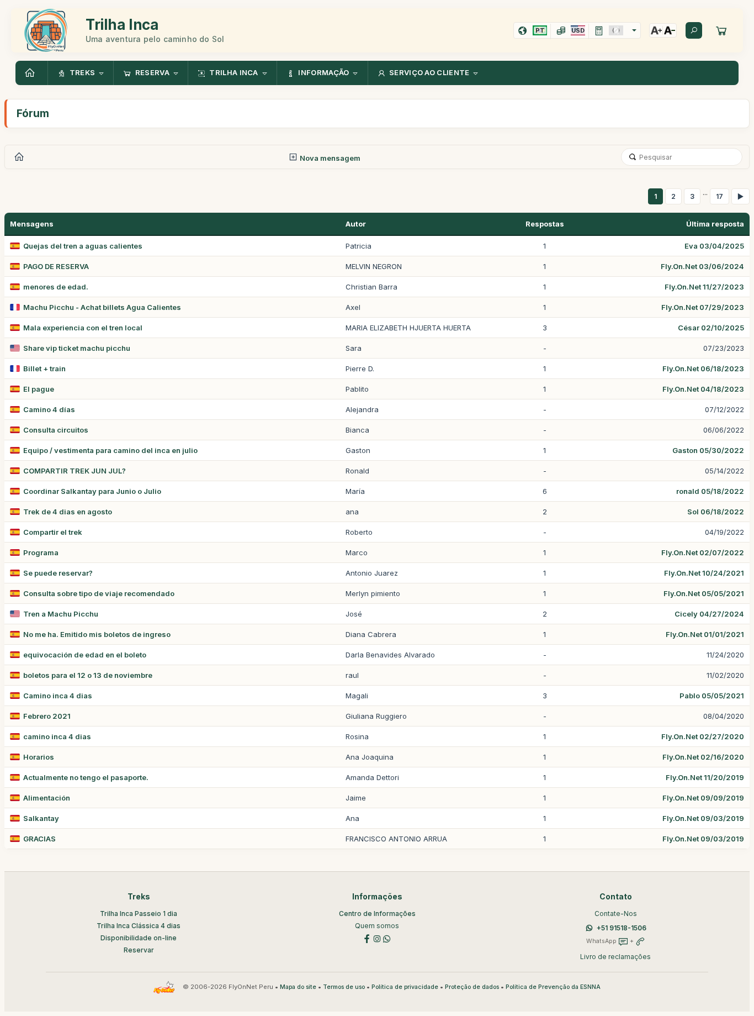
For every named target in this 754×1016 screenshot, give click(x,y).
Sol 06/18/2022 (715, 511)
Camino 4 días (49, 409)
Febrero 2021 (47, 716)
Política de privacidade (404, 987)
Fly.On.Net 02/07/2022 (702, 552)
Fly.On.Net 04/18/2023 (703, 389)
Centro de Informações (377, 913)
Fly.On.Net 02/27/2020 (702, 736)
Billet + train (44, 368)
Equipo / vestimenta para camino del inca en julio (110, 450)
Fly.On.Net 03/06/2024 (702, 266)
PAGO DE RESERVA (56, 266)
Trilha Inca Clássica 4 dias (138, 926)
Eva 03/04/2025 (714, 245)
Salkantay (41, 818)
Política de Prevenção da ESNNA (553, 987)
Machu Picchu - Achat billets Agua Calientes (102, 307)
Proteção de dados (472, 987)
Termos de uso (344, 987)
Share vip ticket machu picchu (76, 348)
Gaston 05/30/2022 (708, 450)
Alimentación (46, 797)
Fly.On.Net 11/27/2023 (704, 286)
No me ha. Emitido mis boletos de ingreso (97, 634)
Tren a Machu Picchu (60, 613)
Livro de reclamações (615, 956)
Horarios (38, 756)
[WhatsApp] (387, 938)
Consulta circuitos (55, 429)
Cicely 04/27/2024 (709, 613)
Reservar (139, 950)
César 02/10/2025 (711, 327)
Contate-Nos (615, 913)
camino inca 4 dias (57, 736)
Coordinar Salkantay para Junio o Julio (92, 491)
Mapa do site (298, 987)
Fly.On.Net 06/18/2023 (703, 368)
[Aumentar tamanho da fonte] (656, 30)
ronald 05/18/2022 (710, 491)
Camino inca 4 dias (57, 695)
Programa (41, 552)
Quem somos (377, 926)
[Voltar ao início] (31, 73)
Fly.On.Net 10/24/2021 (704, 572)
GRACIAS (39, 838)
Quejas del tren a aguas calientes (82, 245)
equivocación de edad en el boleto (84, 654)
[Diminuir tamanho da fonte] (669, 30)
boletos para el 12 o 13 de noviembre (87, 675)
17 (719, 196)
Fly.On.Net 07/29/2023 (702, 307)
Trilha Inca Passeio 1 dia (138, 913)
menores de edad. (55, 286)
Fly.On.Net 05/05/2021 (703, 593)
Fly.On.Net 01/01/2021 (705, 634)
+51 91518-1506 (621, 928)
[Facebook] (367, 938)
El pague (38, 389)
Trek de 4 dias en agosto (67, 511)
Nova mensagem (329, 158)
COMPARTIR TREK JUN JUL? (74, 470)
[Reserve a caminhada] (721, 30)
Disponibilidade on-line (138, 938)
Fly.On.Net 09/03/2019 (703, 818)
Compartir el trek (52, 532)
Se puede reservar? (58, 572)
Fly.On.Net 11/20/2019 (705, 777)
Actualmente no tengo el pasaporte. (85, 777)
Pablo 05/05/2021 (711, 695)
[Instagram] (377, 938)
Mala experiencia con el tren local (82, 327)
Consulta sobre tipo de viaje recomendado (98, 593)
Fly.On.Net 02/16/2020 (703, 756)
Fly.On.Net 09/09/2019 (703, 797)
